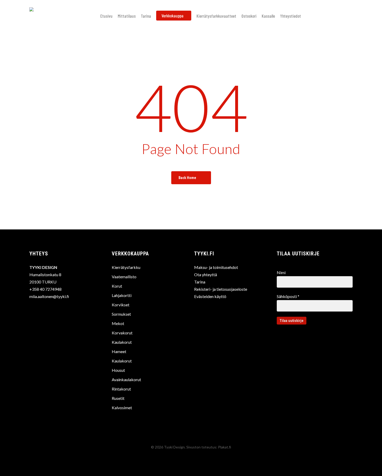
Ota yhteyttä (205, 274)
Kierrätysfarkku (126, 267)
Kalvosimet (122, 407)
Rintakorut (121, 388)
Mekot (118, 323)
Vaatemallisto (124, 276)
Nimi (281, 272)
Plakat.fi (224, 447)
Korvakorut (122, 332)
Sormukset (121, 314)
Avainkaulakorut (126, 379)
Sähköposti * (288, 296)
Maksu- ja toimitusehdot (216, 267)
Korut (117, 285)
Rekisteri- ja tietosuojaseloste (220, 289)
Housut (118, 370)
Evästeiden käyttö (210, 296)
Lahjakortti (121, 295)
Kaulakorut (122, 342)
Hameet (119, 351)
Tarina (199, 281)
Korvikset (120, 304)
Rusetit (118, 398)
